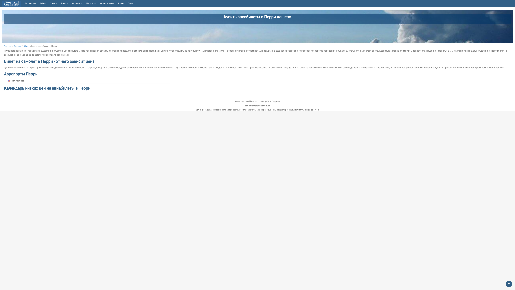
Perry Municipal (18, 81)
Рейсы (43, 3)
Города (64, 3)
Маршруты (91, 3)
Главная (7, 46)
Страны (53, 3)
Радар (121, 3)
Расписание (30, 3)
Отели (130, 3)
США (25, 46)
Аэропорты (77, 3)
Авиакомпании (107, 3)
